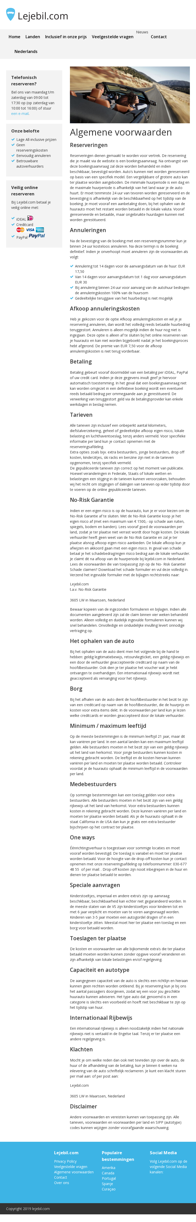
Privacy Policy (65, 1161)
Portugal (109, 1178)
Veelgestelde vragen (112, 36)
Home (14, 36)
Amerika (108, 1167)
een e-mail (20, 113)
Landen (33, 36)
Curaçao (109, 1189)
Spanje (107, 1183)
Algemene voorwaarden (74, 1172)
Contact (159, 36)
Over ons (61, 1182)
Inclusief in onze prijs (66, 36)
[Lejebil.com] (50, 15)
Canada (108, 1173)
